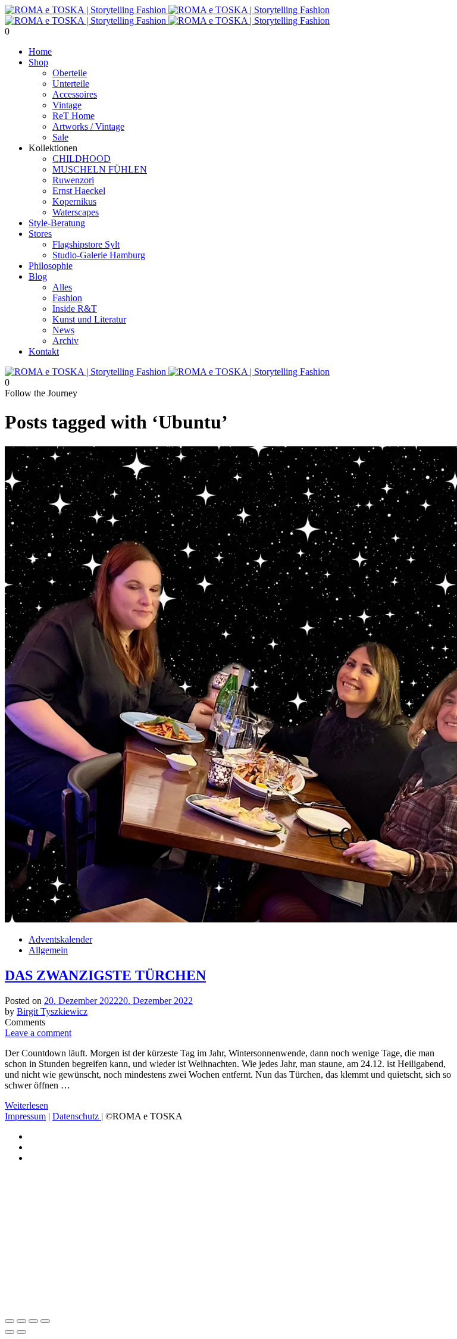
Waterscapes (75, 212)
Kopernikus (74, 201)
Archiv (65, 341)
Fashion (67, 298)
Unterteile (70, 84)
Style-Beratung (57, 223)
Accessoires (74, 94)
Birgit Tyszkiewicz (52, 1011)
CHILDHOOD (81, 159)
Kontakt (44, 351)
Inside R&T (74, 309)
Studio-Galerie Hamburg (98, 255)
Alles (62, 287)
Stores (40, 234)
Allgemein (48, 950)
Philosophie (51, 266)
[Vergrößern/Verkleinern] (9, 1321)
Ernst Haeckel (78, 191)
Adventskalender (60, 939)
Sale (60, 137)
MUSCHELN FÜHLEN (99, 169)
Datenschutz (76, 1116)
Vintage (67, 105)
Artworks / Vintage (88, 126)
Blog (38, 276)
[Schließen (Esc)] (45, 1321)
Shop (38, 62)
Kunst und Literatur (89, 319)
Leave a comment (38, 1033)
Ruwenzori (73, 180)
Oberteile (69, 73)
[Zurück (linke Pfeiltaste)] (9, 1332)
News (63, 330)
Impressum (25, 1116)
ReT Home (73, 116)
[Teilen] (33, 1321)
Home (40, 51)
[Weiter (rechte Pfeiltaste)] (21, 1332)
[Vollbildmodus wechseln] (21, 1321)
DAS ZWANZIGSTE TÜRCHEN (105, 975)
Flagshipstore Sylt (86, 244)
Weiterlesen (26, 1105)
